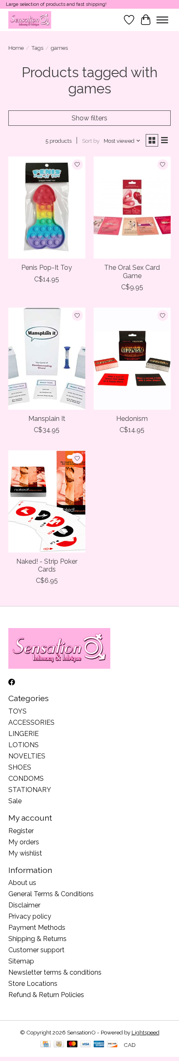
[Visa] (85, 1045)
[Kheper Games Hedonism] (132, 359)
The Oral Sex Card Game (132, 271)
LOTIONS (23, 745)
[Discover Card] (112, 1045)
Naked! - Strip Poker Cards (46, 565)
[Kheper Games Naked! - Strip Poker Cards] (46, 501)
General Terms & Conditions (51, 894)
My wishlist (25, 853)
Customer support (36, 950)
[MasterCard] (72, 1045)
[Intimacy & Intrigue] (29, 19)
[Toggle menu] (162, 20)
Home (16, 47)
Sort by (90, 140)
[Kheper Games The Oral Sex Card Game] (132, 207)
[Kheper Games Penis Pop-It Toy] (46, 207)
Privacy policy (29, 916)
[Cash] (59, 1045)
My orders (23, 842)
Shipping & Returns (37, 939)
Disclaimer (24, 905)
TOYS (17, 711)
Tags (37, 47)
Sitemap (21, 961)
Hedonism (132, 419)
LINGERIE (23, 734)
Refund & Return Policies (46, 995)
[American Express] (99, 1045)
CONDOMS (26, 778)
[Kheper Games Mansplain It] (46, 359)
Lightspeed (145, 1032)
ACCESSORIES (31, 722)
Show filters (89, 118)
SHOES (19, 767)
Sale (15, 801)
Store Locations (32, 984)
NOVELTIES (26, 756)
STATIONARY (29, 790)
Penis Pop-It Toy (46, 267)
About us (22, 883)
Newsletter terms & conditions (55, 972)
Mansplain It (46, 419)
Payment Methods (36, 927)
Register (21, 831)
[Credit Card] (45, 1045)
